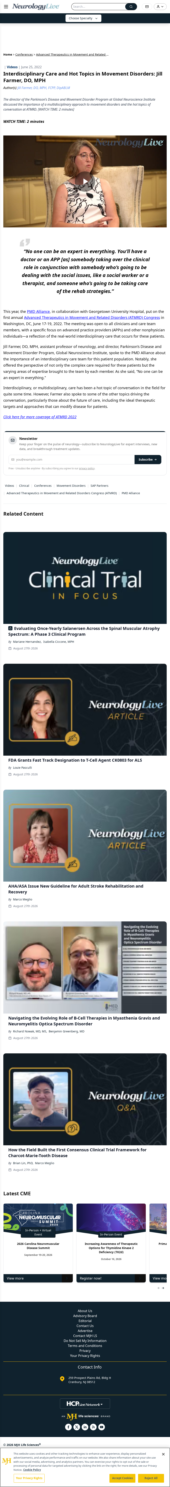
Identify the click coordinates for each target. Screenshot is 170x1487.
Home (7, 54)
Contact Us (85, 1326)
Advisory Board (85, 1316)
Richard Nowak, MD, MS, (30, 1031)
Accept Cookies (122, 1478)
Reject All (151, 1478)
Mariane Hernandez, (27, 642)
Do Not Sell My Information (85, 1340)
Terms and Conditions (85, 1345)
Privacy (85, 1350)
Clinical (24, 486)
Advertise (85, 1330)
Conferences (24, 54)
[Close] (163, 1454)
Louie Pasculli (22, 768)
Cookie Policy (32, 1470)
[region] (85, 1467)
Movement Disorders (71, 486)
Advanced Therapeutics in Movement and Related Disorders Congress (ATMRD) (62, 493)
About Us (85, 1311)
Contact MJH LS (85, 1335)
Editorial (85, 1321)
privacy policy (87, 468)
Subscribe (146, 459)
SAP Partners (99, 486)
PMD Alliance (38, 311)
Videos (9, 486)
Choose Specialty (80, 18)
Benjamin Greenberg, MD (66, 1031)
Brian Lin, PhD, (23, 1163)
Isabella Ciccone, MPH (58, 642)
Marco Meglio (22, 899)
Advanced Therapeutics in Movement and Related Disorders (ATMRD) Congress (92, 317)
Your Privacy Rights (85, 1355)
